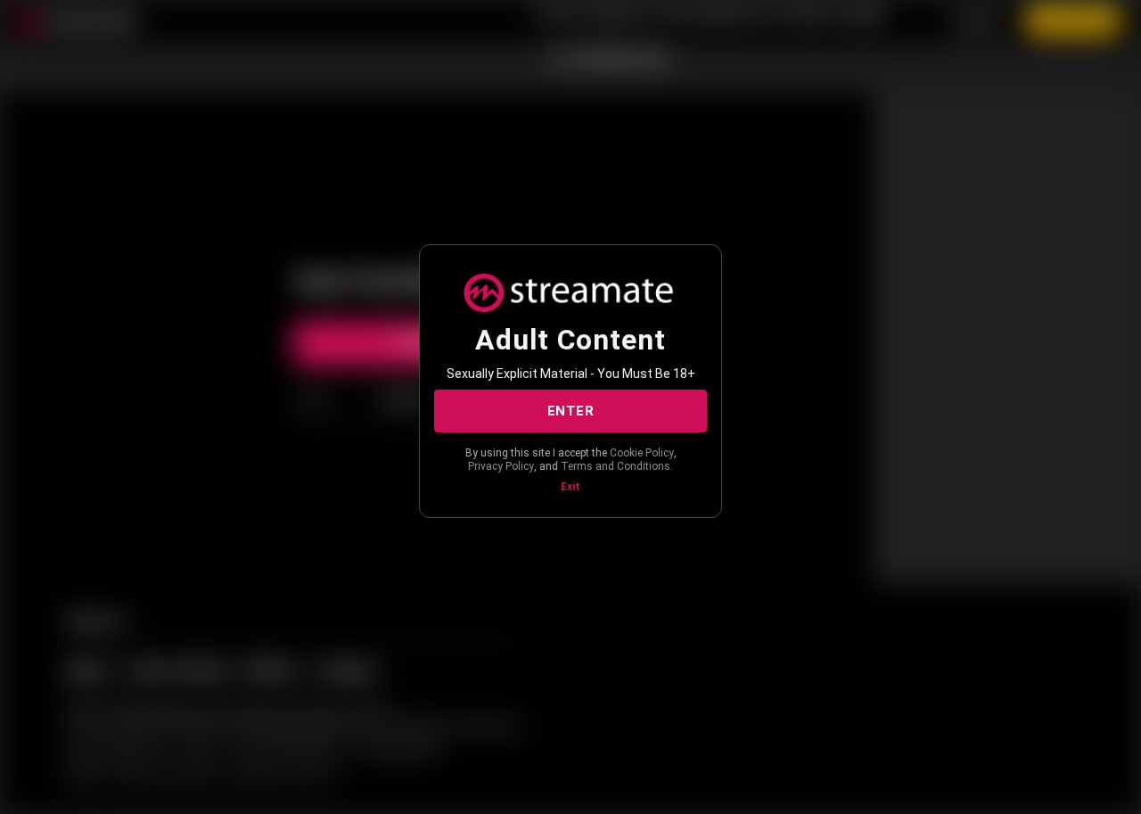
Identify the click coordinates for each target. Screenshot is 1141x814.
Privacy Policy (501, 466)
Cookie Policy (642, 453)
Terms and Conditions (615, 466)
